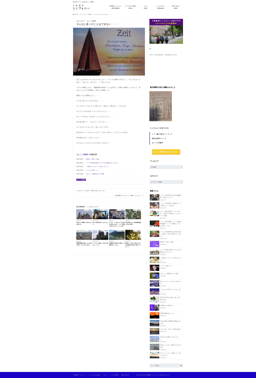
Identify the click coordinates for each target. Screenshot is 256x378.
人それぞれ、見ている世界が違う (170, 330)
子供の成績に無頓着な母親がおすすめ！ (170, 323)
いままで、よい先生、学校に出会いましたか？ (91, 190)
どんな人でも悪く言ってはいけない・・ (170, 292)
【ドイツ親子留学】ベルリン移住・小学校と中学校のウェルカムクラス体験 (170, 215)
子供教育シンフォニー (115, 7)
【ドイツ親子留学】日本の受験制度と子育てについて (170, 197)
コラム (146, 7)
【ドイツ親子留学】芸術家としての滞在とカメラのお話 (170, 205)
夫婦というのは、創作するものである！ (170, 347)
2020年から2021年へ (166, 307)
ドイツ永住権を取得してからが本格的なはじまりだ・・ (103, 163)
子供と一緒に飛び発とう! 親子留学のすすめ (163, 55)
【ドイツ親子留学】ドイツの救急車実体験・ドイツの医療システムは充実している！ (170, 225)
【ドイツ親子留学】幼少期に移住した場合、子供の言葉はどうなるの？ (170, 235)
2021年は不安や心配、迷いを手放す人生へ (170, 300)
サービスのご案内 (130, 7)
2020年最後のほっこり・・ (168, 314)
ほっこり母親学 (82, 154)
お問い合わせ (175, 7)
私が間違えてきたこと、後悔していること (128, 195)
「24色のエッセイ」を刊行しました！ (98, 166)
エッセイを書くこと (92, 170)
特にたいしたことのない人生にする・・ (170, 283)
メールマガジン (160, 7)
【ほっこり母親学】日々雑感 (95, 174)
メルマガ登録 (114, 375)
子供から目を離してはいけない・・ (169, 339)
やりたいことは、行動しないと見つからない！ (170, 355)
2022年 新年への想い (93, 159)
